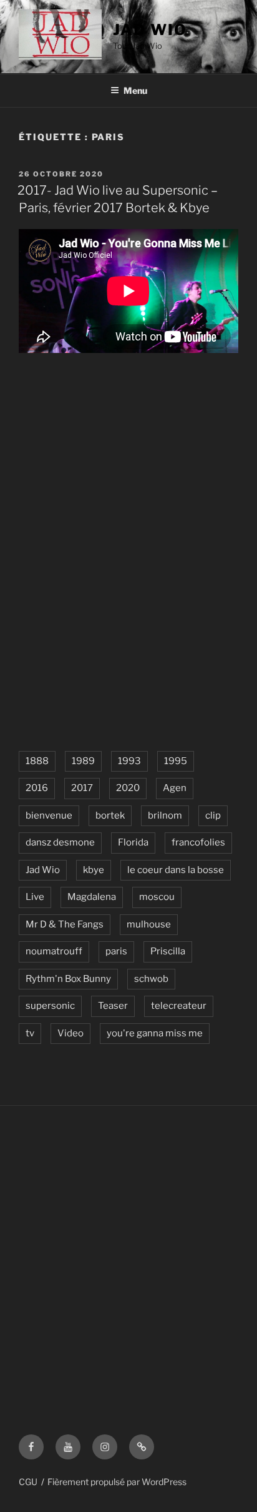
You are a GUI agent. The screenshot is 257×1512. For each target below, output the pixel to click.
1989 (83, 761)
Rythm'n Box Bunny (68, 978)
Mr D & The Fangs (65, 924)
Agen (175, 788)
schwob (151, 978)
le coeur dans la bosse (175, 870)
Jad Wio (150, 30)
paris (116, 951)
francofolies (198, 842)
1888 (37, 761)
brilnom (165, 815)
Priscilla (167, 951)
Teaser (113, 1005)
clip (213, 815)
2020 (128, 788)
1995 (175, 761)
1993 (129, 761)
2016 (37, 788)
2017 (82, 788)
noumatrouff (54, 951)
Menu (135, 90)
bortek (110, 815)
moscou (157, 896)
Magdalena (91, 896)
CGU (28, 1481)
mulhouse (149, 924)
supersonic (50, 1005)
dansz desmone (60, 842)
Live (35, 896)
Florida (133, 842)
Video (70, 1033)
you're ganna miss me (155, 1033)
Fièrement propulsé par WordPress (117, 1481)
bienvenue (49, 815)
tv (30, 1033)
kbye (93, 870)
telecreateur (178, 1005)
